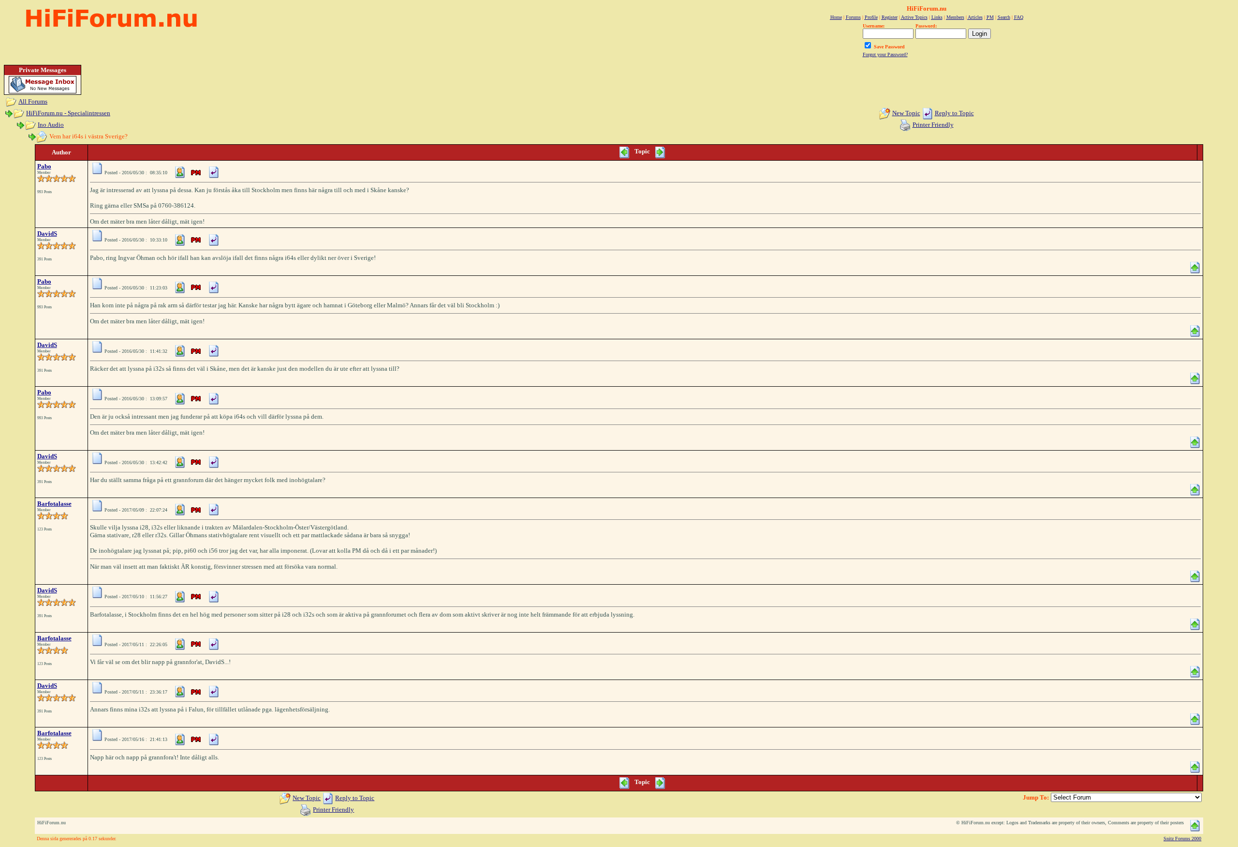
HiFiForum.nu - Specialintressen (68, 113)
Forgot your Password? (885, 54)
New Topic (906, 113)
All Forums (32, 101)
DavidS (47, 233)
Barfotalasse (54, 503)
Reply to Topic (954, 113)
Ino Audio (51, 124)
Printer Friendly (933, 124)
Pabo (44, 166)
